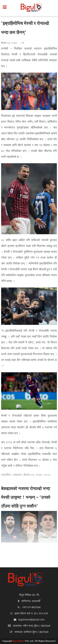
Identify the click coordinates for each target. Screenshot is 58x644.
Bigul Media (19, 641)
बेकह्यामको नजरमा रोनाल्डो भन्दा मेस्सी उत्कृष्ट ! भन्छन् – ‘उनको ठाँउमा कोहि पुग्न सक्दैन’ (25, 497)
